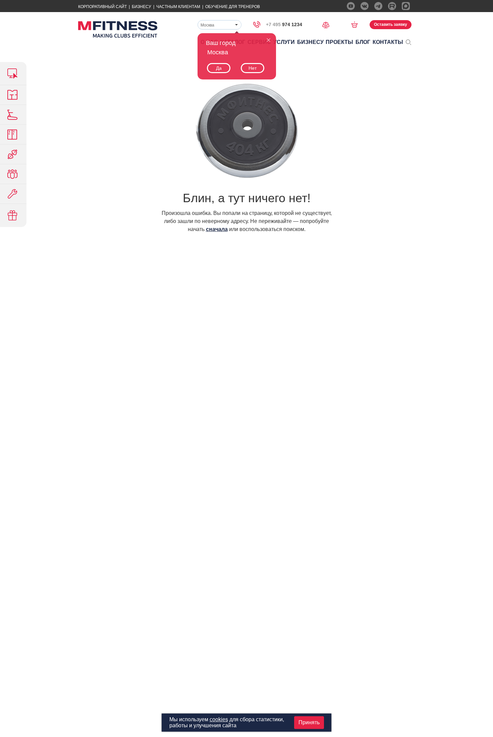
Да (219, 68)
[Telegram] (378, 6)
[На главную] (117, 29)
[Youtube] (351, 6)
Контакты (388, 42)
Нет (253, 68)
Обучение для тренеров (232, 6)
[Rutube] (392, 6)
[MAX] (406, 6)
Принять (309, 722)
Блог (362, 42)
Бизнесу (141, 6)
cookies (219, 719)
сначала (217, 229)
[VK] (365, 6)
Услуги (284, 42)
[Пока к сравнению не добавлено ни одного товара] (328, 24)
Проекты (339, 42)
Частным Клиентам (178, 6)
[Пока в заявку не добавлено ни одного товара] (356, 24)
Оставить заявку (390, 24)
